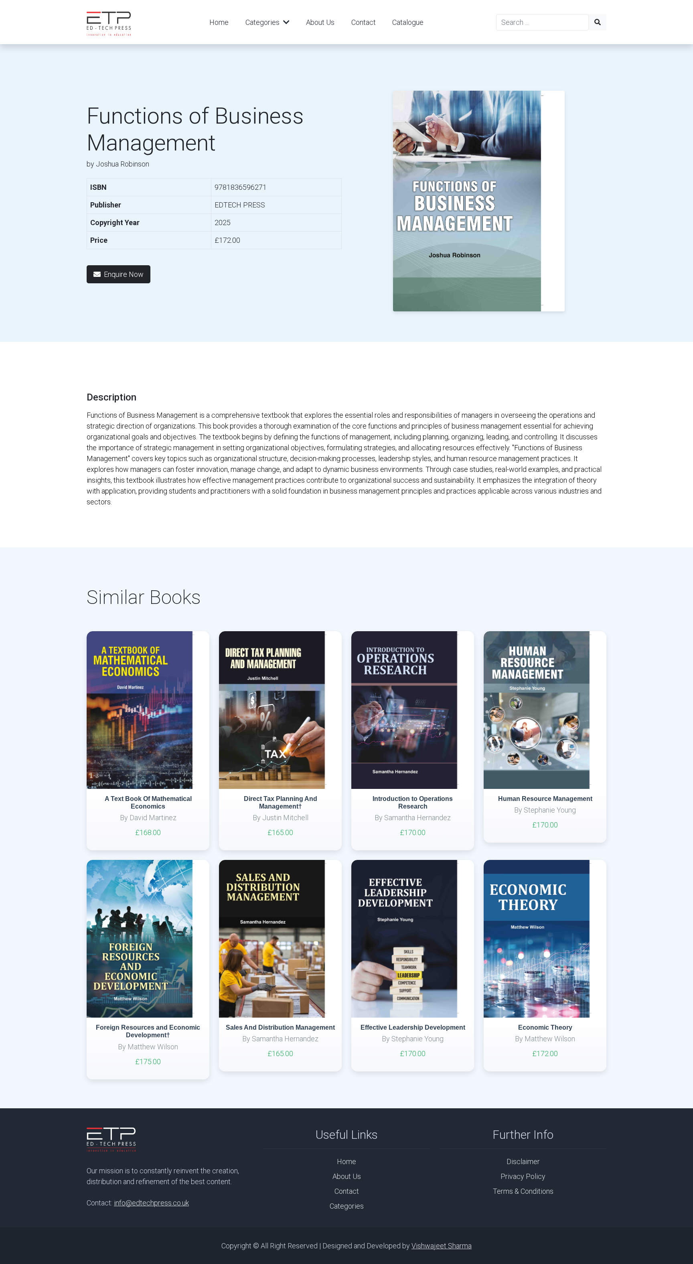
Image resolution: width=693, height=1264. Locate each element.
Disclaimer (523, 1161)
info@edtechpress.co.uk (151, 1203)
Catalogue (408, 22)
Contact (363, 22)
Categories (263, 22)
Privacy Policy (522, 1176)
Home (219, 22)
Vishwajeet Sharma (441, 1246)
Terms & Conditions (523, 1191)
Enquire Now (124, 274)
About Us (320, 22)
